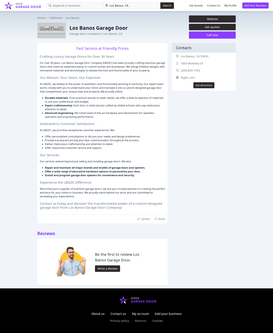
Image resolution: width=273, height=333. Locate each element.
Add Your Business (255, 5)
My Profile (230, 5)
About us (98, 314)
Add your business (168, 314)
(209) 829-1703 (190, 70)
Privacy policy (119, 321)
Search (167, 5)
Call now (212, 35)
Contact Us (213, 5)
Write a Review (107, 268)
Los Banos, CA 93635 (194, 56)
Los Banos (72, 18)
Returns (140, 321)
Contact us (118, 314)
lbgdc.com (188, 77)
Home (41, 18)
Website (212, 19)
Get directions (203, 85)
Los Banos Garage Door (99, 27)
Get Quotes (196, 5)
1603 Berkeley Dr (192, 63)
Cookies (157, 321)
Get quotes (212, 27)
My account (140, 314)
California (55, 18)
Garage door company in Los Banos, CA (96, 34)
